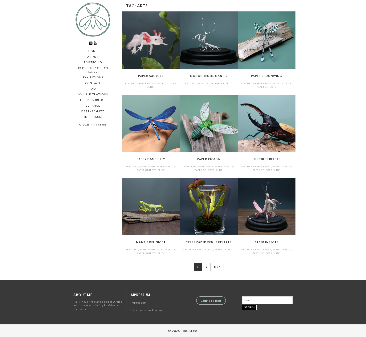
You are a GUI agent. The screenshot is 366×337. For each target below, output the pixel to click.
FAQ (93, 88)
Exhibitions (93, 77)
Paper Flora (205, 249)
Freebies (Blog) (93, 99)
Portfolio (93, 62)
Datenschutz (92, 111)
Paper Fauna (147, 83)
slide (150, 87)
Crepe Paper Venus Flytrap (209, 242)
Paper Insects (224, 83)
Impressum (93, 116)
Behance (93, 105)
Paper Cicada (208, 159)
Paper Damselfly (151, 159)
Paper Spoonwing (266, 75)
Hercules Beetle (267, 159)
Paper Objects (166, 83)
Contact (93, 83)
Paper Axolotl (151, 75)
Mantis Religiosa (151, 242)
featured (131, 83)
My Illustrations (93, 94)
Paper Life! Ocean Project (93, 69)
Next (217, 266)
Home (93, 51)
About (93, 56)
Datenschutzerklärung (147, 310)
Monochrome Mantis (208, 75)
